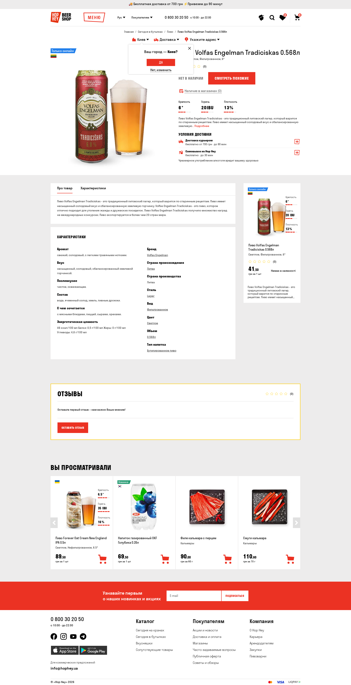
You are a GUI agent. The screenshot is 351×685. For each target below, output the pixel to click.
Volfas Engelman (157, 255)
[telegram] (83, 636)
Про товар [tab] (65, 188)
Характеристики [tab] (93, 188)
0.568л (151, 337)
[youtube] (73, 636)
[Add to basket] (102, 559)
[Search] (272, 17)
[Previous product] (54, 522)
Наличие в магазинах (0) (203, 91)
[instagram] (63, 636)
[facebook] (54, 636)
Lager (151, 296)
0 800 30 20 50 (176, 17)
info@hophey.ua (64, 668)
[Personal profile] (261, 17)
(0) (205, 66)
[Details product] (272, 214)
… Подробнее (200, 126)
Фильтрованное (157, 309)
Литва (151, 269)
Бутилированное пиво (161, 350)
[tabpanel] (111, 109)
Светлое (152, 323)
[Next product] (296, 522)
